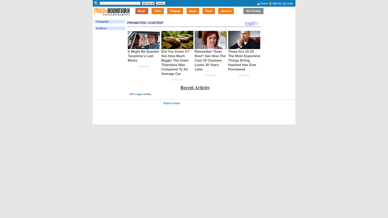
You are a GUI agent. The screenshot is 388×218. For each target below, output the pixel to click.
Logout (176, 103)
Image (192, 11)
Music (208, 11)
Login (290, 3)
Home (264, 3)
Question (226, 11)
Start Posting (253, 11)
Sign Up (277, 3)
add (139, 94)
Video (157, 11)
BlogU (142, 11)
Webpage (175, 11)
